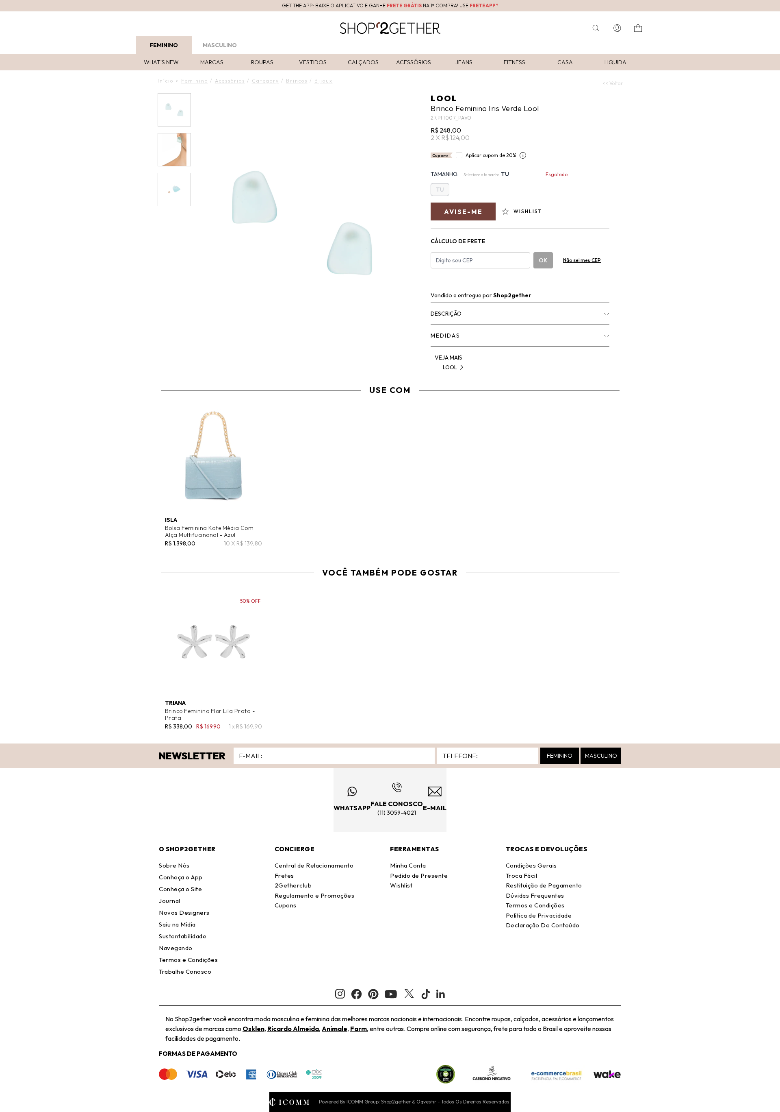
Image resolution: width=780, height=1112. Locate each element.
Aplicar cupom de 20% (491, 155)
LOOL (444, 98)
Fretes (284, 875)
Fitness (514, 62)
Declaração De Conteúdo (543, 925)
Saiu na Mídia (177, 924)
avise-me (463, 211)
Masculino (220, 45)
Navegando (176, 948)
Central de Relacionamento (314, 865)
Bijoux (323, 81)
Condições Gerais (531, 865)
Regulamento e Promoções (315, 895)
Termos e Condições (188, 960)
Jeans (463, 62)
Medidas (445, 335)
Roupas (262, 62)
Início (165, 81)
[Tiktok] (425, 994)
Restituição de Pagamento (544, 885)
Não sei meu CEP (582, 260)
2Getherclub (293, 885)
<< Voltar (612, 83)
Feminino (164, 45)
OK (543, 260)
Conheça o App (181, 877)
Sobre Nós (174, 865)
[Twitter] (409, 994)
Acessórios (413, 62)
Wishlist (401, 885)
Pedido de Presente (419, 875)
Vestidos (313, 62)
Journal (169, 901)
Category (265, 81)
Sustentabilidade (182, 936)
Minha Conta (408, 865)
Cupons (286, 905)
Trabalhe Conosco (185, 971)
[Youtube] (391, 994)
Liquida (615, 62)
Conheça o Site (180, 889)
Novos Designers (184, 912)
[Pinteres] (373, 994)
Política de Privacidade (539, 915)
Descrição (446, 313)
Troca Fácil (521, 875)
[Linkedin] (440, 994)
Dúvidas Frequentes (535, 895)
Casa (565, 62)
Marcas (211, 62)
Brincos (297, 81)
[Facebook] (356, 994)
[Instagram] (340, 994)
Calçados (363, 62)
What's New (161, 62)
